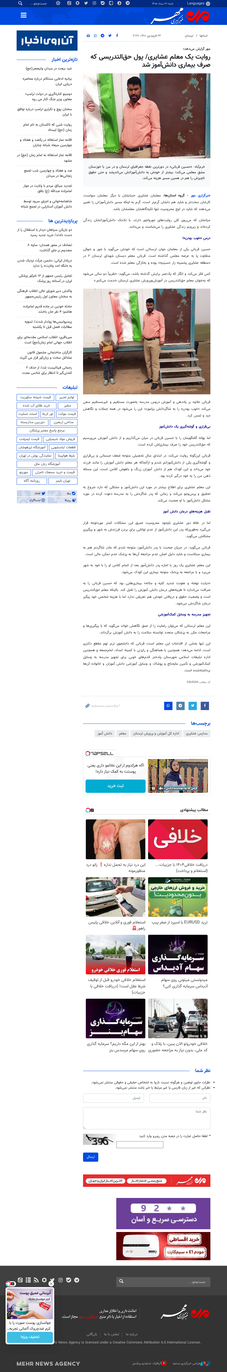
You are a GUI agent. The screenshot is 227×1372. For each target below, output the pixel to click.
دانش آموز (104, 733)
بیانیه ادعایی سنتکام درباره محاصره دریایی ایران (47, 81)
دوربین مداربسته (32, 422)
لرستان (189, 35)
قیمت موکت (67, 414)
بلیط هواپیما (66, 456)
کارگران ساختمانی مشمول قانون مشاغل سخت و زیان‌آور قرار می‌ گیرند (46, 355)
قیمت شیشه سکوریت (35, 397)
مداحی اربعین (64, 422)
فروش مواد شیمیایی (60, 439)
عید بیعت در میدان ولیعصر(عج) (49, 68)
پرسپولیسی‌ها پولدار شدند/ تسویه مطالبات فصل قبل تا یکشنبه (48, 324)
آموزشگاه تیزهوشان (32, 447)
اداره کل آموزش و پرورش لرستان (156, 733)
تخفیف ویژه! (30, 1337)
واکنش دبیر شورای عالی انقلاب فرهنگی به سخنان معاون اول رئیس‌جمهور (44, 293)
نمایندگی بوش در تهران (35, 456)
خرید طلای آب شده (36, 405)
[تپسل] (88, 753)
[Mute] (161, 788)
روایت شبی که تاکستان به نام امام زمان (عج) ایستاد (47, 127)
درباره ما (132, 1334)
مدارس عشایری (197, 733)
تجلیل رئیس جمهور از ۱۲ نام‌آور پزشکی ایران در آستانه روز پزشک (45, 278)
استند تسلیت (27, 414)
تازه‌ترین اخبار (64, 59)
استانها (204, 35)
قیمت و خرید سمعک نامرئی (55, 472)
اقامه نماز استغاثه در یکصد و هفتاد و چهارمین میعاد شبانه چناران (46, 142)
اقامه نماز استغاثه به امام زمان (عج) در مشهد (44, 157)
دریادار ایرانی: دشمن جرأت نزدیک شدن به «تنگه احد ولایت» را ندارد (44, 263)
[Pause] (153, 788)
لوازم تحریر (66, 397)
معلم (122, 733)
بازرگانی (92, 1334)
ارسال (91, 1157)
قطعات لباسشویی (63, 447)
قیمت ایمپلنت (29, 439)
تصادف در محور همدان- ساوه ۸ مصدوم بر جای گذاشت (49, 247)
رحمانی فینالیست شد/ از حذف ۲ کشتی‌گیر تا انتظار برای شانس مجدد (47, 370)
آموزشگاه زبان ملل (47, 464)
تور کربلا (47, 414)
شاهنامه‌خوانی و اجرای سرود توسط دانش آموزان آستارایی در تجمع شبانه (46, 204)
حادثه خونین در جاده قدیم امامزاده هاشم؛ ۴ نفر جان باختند (47, 309)
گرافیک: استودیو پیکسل (146, 1363)
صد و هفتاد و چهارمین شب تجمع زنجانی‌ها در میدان (48, 173)
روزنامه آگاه (32, 481)
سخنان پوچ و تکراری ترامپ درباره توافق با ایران (44, 112)
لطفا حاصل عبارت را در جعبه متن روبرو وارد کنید (174, 1136)
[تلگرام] (76, 1281)
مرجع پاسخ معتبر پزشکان (47, 430)
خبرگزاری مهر (200, 195)
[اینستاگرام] (60, 1281)
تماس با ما (111, 1334)
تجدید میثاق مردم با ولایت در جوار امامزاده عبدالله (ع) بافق (47, 188)
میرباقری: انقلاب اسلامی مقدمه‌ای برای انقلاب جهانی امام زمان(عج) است (44, 340)
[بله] (68, 1281)
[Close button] (51, 1283)
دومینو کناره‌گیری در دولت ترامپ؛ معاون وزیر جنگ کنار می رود (48, 96)
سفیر (67, 405)
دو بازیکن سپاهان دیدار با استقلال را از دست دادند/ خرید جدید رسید (44, 232)
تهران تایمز (63, 481)
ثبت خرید (115, 786)
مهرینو (23, 472)
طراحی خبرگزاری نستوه (186, 1363)
